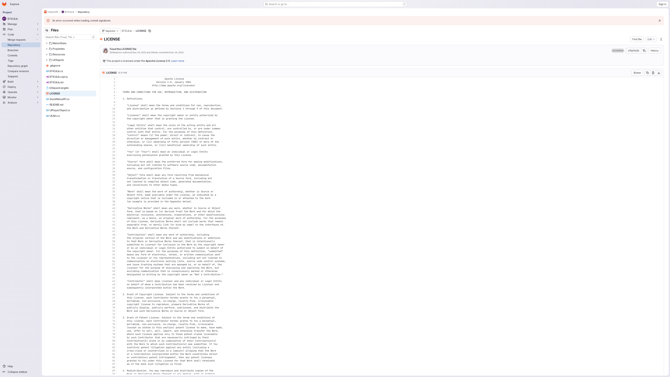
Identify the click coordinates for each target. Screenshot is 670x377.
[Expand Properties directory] (47, 49)
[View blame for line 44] (103, 221)
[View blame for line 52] (103, 248)
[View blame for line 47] (103, 231)
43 (113, 218)
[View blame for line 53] (103, 251)
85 (113, 357)
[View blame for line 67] (103, 297)
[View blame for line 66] (103, 294)
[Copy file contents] (647, 73)
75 (113, 324)
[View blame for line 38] (103, 201)
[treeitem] (70, 43)
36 (113, 194)
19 (113, 138)
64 (113, 287)
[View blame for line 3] (103, 85)
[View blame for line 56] (103, 261)
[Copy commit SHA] (644, 50)
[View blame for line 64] (103, 287)
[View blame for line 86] (103, 360)
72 (113, 314)
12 (113, 115)
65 (113, 291)
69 (113, 304)
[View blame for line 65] (103, 291)
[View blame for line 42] (103, 214)
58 (113, 267)
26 (113, 161)
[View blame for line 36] (103, 195)
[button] (617, 51)
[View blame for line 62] (103, 281)
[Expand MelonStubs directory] (47, 43)
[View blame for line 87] (103, 364)
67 (113, 297)
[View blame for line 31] (103, 178)
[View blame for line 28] (103, 168)
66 (113, 294)
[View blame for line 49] (103, 238)
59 (113, 271)
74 (113, 320)
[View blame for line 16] (103, 128)
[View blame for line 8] (103, 102)
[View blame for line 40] (103, 208)
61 (113, 277)
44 (113, 221)
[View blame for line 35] (103, 191)
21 (113, 145)
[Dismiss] (660, 21)
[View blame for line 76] (103, 327)
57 (113, 264)
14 (113, 121)
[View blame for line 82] (103, 347)
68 (113, 301)
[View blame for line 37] (103, 198)
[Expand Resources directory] (47, 54)
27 (113, 165)
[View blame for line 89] (103, 370)
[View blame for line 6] (103, 95)
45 (113, 224)
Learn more (177, 60)
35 (113, 191)
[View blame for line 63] (103, 284)
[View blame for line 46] (103, 228)
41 (113, 211)
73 (113, 317)
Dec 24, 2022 (139, 52)
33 (113, 184)
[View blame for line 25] (103, 158)
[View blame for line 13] (103, 118)
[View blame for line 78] (103, 334)
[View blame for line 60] (103, 274)
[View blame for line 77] (103, 330)
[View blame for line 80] (103, 340)
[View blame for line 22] (103, 148)
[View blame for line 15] (103, 125)
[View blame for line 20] (103, 141)
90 (113, 373)
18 (113, 135)
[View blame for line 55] (103, 258)
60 (113, 274)
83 (113, 350)
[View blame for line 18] (103, 135)
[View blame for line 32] (103, 181)
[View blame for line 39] (103, 204)
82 (113, 347)
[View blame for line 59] (103, 271)
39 (113, 204)
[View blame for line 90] (103, 374)
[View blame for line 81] (103, 344)
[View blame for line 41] (103, 211)
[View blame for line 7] (103, 98)
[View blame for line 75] (103, 324)
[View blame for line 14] (103, 122)
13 (113, 118)
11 (113, 111)
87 (113, 364)
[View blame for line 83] (103, 350)
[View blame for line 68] (103, 301)
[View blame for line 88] (103, 367)
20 (113, 141)
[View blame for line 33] (103, 185)
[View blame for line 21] (103, 145)
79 (113, 337)
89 (113, 370)
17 (113, 131)
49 (113, 237)
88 (113, 367)
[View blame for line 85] (103, 357)
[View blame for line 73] (103, 317)
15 (113, 125)
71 (113, 310)
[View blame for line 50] (103, 241)
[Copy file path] (149, 31)
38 (113, 201)
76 (113, 327)
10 (113, 108)
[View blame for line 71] (103, 311)
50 (113, 241)
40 (113, 208)
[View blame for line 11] (103, 112)
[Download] (659, 73)
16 (113, 128)
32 (113, 181)
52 (113, 247)
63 (113, 284)
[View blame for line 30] (103, 175)
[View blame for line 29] (103, 171)
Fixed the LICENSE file (123, 48)
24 (113, 155)
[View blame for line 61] (103, 277)
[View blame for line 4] (103, 88)
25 (113, 158)
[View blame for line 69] (103, 304)
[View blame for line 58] (103, 267)
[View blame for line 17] (103, 132)
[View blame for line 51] (103, 244)
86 (113, 360)
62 (113, 281)
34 (113, 188)
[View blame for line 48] (103, 234)
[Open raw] (653, 73)
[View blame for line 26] (103, 161)
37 (113, 198)
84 (113, 354)
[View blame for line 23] (103, 151)
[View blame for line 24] (103, 155)
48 (113, 234)
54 (113, 254)
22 (113, 148)
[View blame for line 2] (103, 82)
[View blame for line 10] (103, 108)
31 (113, 178)
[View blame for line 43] (103, 218)
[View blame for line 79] (103, 337)
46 (113, 228)
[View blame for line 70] (103, 307)
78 (113, 334)
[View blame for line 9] (103, 105)
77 (113, 330)
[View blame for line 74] (103, 321)
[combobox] (70, 37)
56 (113, 261)
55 (113, 257)
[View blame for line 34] (103, 188)
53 (113, 251)
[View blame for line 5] (103, 92)
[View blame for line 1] (103, 78)
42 (113, 214)
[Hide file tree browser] (47, 30)
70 (113, 307)
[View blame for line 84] (103, 354)
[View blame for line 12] (103, 115)
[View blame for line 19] (103, 138)
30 (113, 174)
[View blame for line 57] (103, 264)
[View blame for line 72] (103, 314)
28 (113, 168)
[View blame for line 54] (103, 254)
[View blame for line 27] (103, 165)
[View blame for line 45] (103, 224)
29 (113, 171)
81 (113, 344)
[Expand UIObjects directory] (47, 60)
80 (113, 340)
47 (113, 231)
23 (113, 151)
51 (113, 244)
